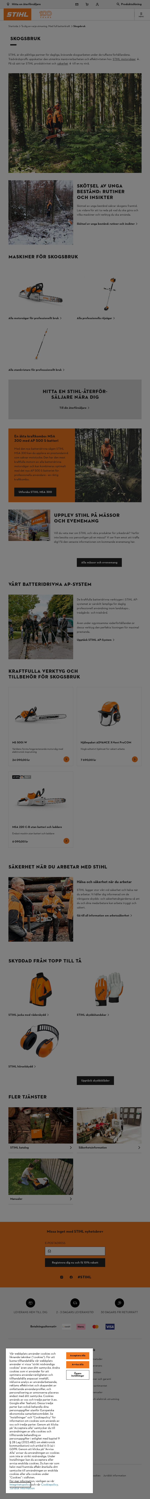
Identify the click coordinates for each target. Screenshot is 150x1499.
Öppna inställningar (77, 1375)
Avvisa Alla (77, 1364)
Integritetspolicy (20, 1485)
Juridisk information (22, 1488)
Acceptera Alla (77, 1355)
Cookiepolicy (49, 1485)
